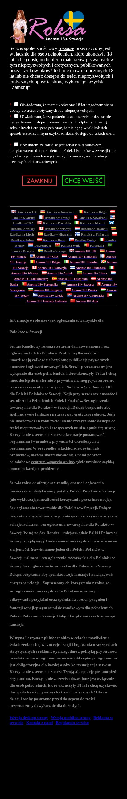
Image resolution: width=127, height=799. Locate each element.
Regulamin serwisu (72, 722)
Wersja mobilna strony (71, 717)
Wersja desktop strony (29, 717)
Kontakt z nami (39, 722)
